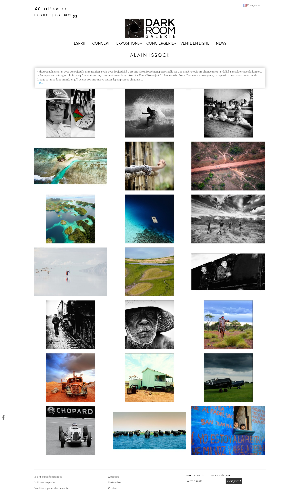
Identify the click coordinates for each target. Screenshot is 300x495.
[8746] (150, 430)
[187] (228, 377)
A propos (113, 476)
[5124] (228, 219)
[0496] (71, 113)
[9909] (150, 219)
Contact (112, 488)
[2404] (228, 324)
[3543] (71, 430)
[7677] (150, 272)
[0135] (71, 166)
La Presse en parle (44, 482)
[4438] (150, 166)
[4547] (71, 377)
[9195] (150, 377)
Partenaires (114, 482)
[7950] (71, 324)
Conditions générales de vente (51, 488)
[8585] (228, 113)
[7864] (228, 272)
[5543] (150, 113)
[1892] (71, 219)
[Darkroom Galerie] (150, 28)
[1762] (228, 430)
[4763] (228, 166)
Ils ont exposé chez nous (48, 476)
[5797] (71, 272)
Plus (41, 83)
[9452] (150, 324)
